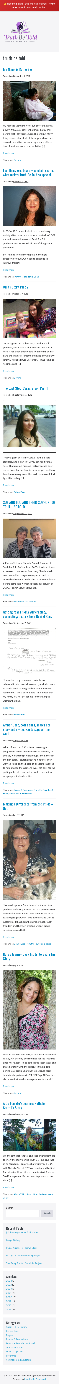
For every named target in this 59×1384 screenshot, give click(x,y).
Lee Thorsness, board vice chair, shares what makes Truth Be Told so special (28, 172)
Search (9, 1207)
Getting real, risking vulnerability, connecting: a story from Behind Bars (27, 614)
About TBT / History (23, 1194)
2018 (8, 1305)
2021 (8, 1293)
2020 (9, 1297)
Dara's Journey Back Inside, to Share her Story (29, 956)
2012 (8, 1309)
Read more (9, 153)
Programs (11, 1355)
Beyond (17, 160)
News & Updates (15, 1351)
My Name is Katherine (17, 69)
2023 (9, 1284)
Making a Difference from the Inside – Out (28, 806)
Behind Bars (19, 492)
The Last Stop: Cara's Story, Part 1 (25, 388)
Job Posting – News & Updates (22, 1232)
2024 (9, 1280)
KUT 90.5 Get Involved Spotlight (23, 1255)
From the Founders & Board (26, 276)
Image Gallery (13, 1240)
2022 (9, 1288)
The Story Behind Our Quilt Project (24, 1263)
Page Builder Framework (35, 1379)
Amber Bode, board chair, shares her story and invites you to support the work (26, 729)
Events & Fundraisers (23, 790)
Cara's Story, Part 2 (15, 287)
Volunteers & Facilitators (25, 601)
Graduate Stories (15, 1347)
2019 (8, 1301)
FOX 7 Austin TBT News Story (21, 1247)
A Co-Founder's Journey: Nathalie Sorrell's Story (24, 1105)
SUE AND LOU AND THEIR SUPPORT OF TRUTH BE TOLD (29, 504)
